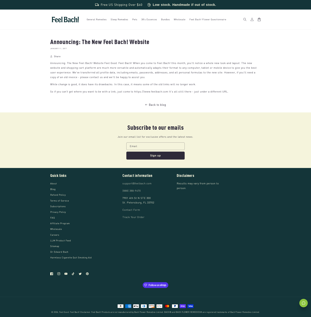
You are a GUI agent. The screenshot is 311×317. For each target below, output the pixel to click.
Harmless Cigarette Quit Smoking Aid (71, 257)
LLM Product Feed (60, 240)
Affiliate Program (60, 223)
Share (57, 56)
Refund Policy (58, 194)
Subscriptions (58, 206)
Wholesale (56, 229)
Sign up (155, 155)
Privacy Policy (58, 212)
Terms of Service (59, 200)
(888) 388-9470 (131, 190)
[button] (244, 19)
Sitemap (54, 246)
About (53, 183)
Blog (53, 189)
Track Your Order (133, 217)
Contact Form (131, 209)
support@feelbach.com (137, 183)
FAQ (52, 217)
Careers (54, 234)
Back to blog (157, 104)
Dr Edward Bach (59, 251)
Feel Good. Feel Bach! (69, 312)
